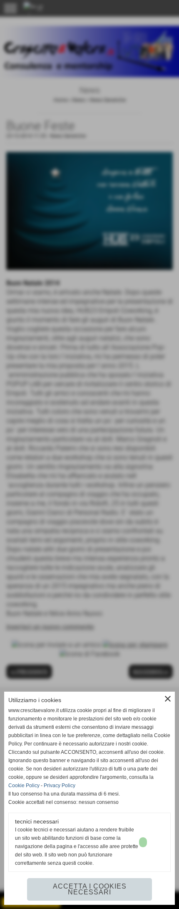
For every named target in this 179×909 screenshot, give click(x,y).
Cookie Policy (24, 785)
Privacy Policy (59, 785)
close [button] (168, 699)
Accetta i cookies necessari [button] (90, 889)
